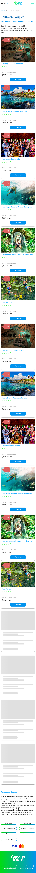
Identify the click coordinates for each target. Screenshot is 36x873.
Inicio (3, 11)
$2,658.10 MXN (11, 168)
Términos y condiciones (23, 866)
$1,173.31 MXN (7, 218)
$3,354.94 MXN (11, 72)
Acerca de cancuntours (27, 868)
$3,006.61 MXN (7, 75)
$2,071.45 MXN (11, 263)
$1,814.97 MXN (11, 216)
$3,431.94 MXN (7, 123)
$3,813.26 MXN (11, 120)
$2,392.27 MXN (7, 170)
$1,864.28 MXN (7, 266)
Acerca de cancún (6, 866)
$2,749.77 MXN (11, 311)
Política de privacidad (9, 868)
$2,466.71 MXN (7, 314)
